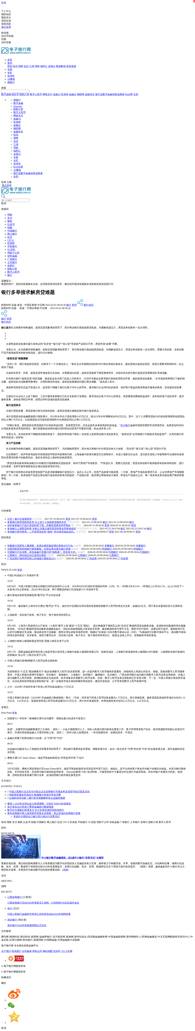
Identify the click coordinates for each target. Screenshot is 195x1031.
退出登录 (6, 27)
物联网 (80, 94)
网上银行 (12, 234)
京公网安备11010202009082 (66, 966)
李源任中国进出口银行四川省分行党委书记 (36, 816)
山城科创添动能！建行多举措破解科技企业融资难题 (37, 798)
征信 (9, 237)
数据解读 (61, 66)
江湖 (31, 66)
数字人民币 (36, 94)
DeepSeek (17, 106)
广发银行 (12, 259)
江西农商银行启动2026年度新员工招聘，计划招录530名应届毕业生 (43, 902)
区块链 (64, 94)
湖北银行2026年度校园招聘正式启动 (26, 925)
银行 (9, 275)
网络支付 (47, 94)
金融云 (72, 94)
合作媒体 (27, 951)
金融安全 (90, 94)
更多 (19, 570)
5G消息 (11, 249)
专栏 (9, 72)
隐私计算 (24, 94)
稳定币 (15, 94)
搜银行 (11, 82)
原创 (9, 66)
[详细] (65, 869)
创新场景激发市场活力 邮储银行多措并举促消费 (35, 794)
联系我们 (16, 951)
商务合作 (37, 951)
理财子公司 (13, 252)
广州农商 (92, 558)
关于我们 (6, 951)
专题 (9, 69)
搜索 (3, 88)
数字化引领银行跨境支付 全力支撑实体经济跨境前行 (35, 810)
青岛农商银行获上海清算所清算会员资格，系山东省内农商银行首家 (43, 813)
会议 (26, 66)
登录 (3, 2)
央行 (9, 908)
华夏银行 (109, 545)
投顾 (9, 227)
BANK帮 (18, 167)
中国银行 (12, 230)
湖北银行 (12, 919)
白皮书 (11, 224)
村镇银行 (107, 549)
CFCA (10, 240)
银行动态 (89, 305)
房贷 (74, 305)
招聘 (20, 66)
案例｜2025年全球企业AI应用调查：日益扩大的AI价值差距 (39, 803)
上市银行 (12, 262)
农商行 (11, 265)
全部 (135, 94)
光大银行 (125, 425)
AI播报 (11, 79)
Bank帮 (129, 94)
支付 (9, 218)
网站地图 (47, 951)
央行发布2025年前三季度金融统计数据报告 (30, 807)
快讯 (15, 66)
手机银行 (12, 246)
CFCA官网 (66, 951)
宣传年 (11, 76)
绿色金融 (12, 256)
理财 (37, 66)
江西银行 (82, 555)
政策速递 (71, 66)
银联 (9, 221)
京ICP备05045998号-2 (37, 966)
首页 (9, 59)
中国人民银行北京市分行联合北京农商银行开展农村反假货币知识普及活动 (49, 791)
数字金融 (6, 94)
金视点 (51, 66)
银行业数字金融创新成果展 (109, 94)
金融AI (56, 94)
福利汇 (44, 66)
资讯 (9, 63)
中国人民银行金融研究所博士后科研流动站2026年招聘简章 (39, 914)
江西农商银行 (14, 897)
